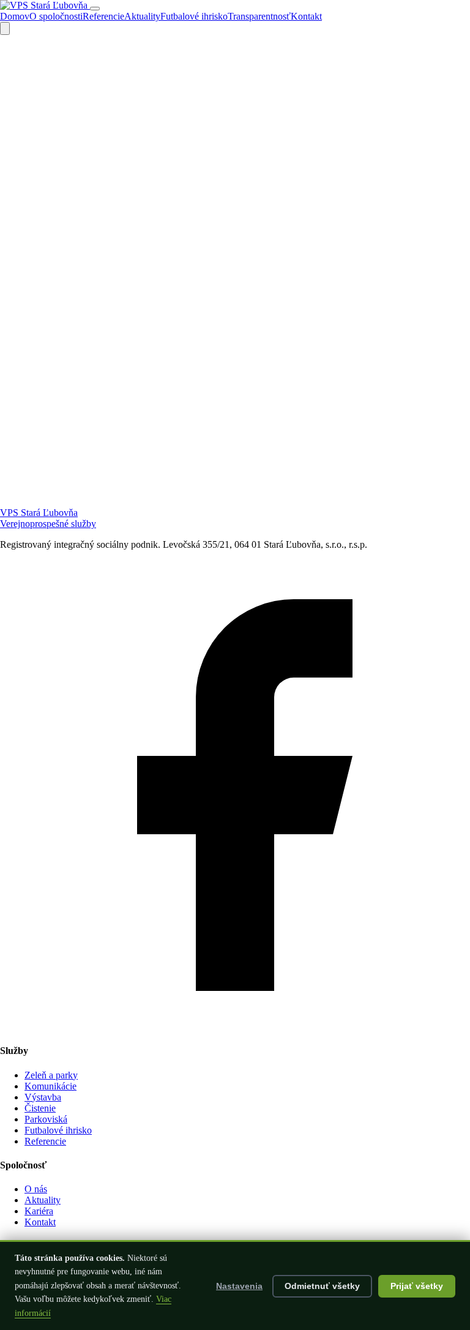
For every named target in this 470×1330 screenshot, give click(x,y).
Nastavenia (239, 1286)
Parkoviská (45, 1119)
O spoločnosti (56, 16)
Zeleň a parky (51, 1075)
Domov (14, 16)
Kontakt (306, 16)
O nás (35, 1189)
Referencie (103, 16)
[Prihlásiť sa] (5, 28)
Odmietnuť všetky (322, 1286)
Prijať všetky (416, 1286)
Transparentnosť (259, 16)
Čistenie (40, 1108)
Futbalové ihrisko (194, 16)
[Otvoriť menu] (95, 8)
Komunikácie (50, 1086)
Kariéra (38, 1211)
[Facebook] (235, 1027)
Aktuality (142, 16)
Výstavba (42, 1097)
